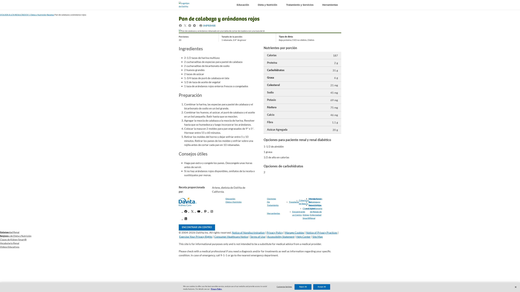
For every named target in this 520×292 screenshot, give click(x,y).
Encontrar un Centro (197, 227)
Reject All (303, 287)
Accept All (322, 287)
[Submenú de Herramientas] (283, 213)
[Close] (516, 287)
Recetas (50, 14)
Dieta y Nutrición (38, 14)
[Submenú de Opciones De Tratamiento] (281, 202)
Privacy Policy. (216, 289)
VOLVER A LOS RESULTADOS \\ (15, 14)
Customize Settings (284, 287)
